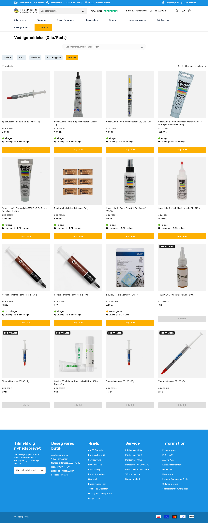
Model (6, 57)
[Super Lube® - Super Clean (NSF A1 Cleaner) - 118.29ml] (130, 181)
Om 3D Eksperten (96, 450)
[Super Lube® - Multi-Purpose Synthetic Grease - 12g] (78, 94)
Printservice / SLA (133, 455)
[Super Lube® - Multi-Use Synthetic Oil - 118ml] (182, 181)
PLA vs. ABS (167, 455)
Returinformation (96, 474)
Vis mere (72, 57)
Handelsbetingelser (97, 484)
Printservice (163, 20)
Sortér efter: (190, 66)
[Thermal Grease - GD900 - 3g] (182, 354)
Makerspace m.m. (137, 20)
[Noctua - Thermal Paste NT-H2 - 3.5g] (26, 267)
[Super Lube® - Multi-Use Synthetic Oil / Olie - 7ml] (130, 94)
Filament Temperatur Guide (175, 479)
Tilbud (42, 27)
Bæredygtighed (132, 479)
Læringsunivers (22, 27)
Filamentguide (169, 450)
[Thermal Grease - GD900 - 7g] (26, 354)
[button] (189, 11)
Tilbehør (113, 20)
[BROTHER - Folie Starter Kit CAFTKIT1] (130, 267)
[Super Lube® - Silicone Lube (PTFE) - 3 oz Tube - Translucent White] (26, 181)
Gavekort (92, 479)
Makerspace (167, 474)
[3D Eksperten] (25, 11)
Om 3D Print (167, 469)
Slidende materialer (171, 484)
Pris (20, 57)
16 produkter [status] (8, 66)
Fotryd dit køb (94, 498)
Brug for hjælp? (172, 3)
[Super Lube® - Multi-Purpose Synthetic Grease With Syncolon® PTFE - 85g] (182, 94)
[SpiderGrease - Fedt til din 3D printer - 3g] (26, 94)
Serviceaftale (94, 460)
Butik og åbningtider (97, 455)
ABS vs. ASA (167, 460)
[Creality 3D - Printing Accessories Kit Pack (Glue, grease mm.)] (78, 354)
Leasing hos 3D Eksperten (100, 493)
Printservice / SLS (133, 460)
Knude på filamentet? (172, 465)
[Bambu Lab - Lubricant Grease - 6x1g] (78, 181)
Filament (41, 20)
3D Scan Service (132, 474)
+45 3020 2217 (160, 11)
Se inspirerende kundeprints (175, 489)
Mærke (34, 57)
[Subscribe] (42, 470)
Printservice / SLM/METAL (137, 465)
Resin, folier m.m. (65, 20)
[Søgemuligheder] (143, 47)
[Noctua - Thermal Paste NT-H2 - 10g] (78, 267)
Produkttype (53, 57)
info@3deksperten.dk (137, 11)
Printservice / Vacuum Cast (138, 469)
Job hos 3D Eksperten (98, 489)
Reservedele (91, 20)
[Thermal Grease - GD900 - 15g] (130, 354)
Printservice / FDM (133, 450)
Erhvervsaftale (95, 465)
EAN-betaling (94, 469)
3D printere (20, 20)
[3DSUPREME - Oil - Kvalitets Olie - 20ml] (182, 267)
